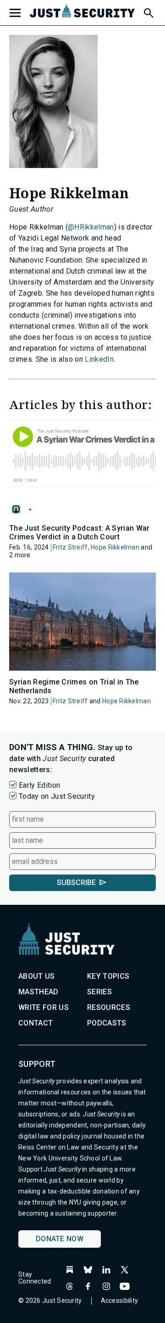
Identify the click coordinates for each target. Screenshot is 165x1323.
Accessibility (119, 1300)
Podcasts (106, 1023)
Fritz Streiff (70, 547)
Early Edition (39, 785)
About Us (36, 976)
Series (99, 991)
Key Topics (108, 976)
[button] (148, 11)
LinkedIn (99, 359)
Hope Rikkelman (115, 547)
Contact (35, 1023)
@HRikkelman (91, 227)
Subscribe (76, 882)
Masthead (38, 991)
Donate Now (59, 1238)
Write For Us (43, 1007)
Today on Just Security (57, 796)
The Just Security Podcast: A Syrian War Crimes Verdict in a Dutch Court (79, 532)
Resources (108, 1007)
